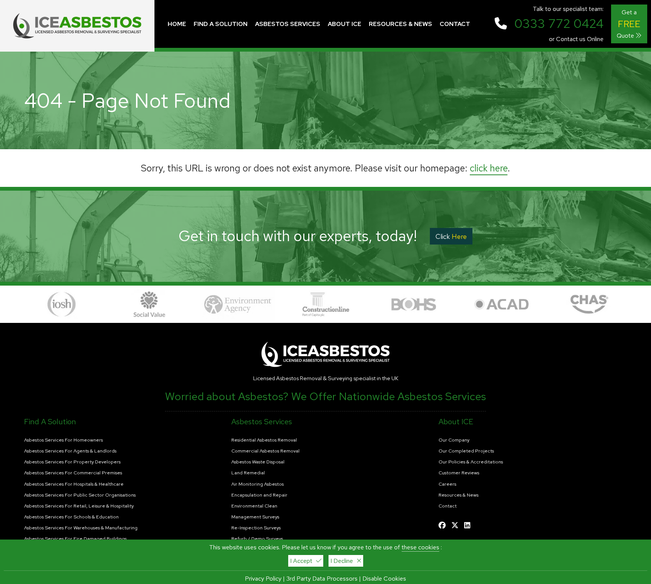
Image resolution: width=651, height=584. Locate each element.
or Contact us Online (576, 39)
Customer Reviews (459, 472)
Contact (448, 506)
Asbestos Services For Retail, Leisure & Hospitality (79, 506)
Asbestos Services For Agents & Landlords (70, 451)
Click (451, 236)
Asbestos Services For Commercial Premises (73, 472)
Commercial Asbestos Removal (265, 451)
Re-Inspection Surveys (256, 527)
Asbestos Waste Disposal (257, 462)
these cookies (420, 547)
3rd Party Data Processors (322, 578)
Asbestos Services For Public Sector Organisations (80, 495)
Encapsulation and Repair (259, 495)
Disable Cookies (384, 578)
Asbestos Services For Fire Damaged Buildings (75, 538)
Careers (447, 484)
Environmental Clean (254, 506)
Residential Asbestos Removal (264, 440)
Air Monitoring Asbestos (257, 484)
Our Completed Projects (466, 451)
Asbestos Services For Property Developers (72, 462)
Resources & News (458, 495)
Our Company (454, 440)
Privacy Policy (263, 578)
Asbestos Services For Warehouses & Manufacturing (81, 527)
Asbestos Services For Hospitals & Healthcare (74, 484)
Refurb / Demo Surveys (257, 538)
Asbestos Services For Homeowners (63, 440)
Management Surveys (255, 517)
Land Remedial (248, 472)
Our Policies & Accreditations (471, 462)
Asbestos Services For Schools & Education (71, 517)
